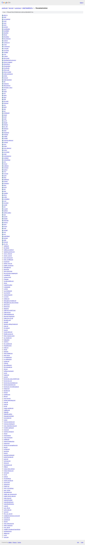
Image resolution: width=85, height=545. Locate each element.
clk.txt (5, 283)
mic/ (5, 144)
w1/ (5, 234)
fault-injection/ (8, 80)
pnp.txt (6, 453)
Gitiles (10, 542)
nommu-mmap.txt (9, 431)
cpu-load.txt (7, 293)
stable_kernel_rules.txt (10, 496)
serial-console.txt (8, 480)
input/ (5, 115)
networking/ (7, 160)
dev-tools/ (6, 58)
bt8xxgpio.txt (7, 267)
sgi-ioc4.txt (7, 482)
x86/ (5, 240)
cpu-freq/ (6, 50)
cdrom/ (6, 40)
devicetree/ (7, 64)
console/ (6, 48)
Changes (6, 279)
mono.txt (6, 430)
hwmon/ (6, 103)
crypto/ (6, 56)
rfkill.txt (6, 467)
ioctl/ (5, 117)
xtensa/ (6, 242)
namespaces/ (7, 156)
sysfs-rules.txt (7, 510)
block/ (5, 35)
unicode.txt (7, 517)
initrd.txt (6, 351)
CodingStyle (7, 287)
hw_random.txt (8, 343)
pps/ (5, 185)
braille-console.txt (8, 265)
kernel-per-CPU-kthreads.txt (11, 386)
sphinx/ (6, 210)
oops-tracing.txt (8, 437)
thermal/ (6, 220)
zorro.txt (6, 537)
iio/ (5, 111)
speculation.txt (8, 492)
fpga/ (5, 91)
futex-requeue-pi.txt (9, 336)
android (4, 8)
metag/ (6, 142)
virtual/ (6, 230)
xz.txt (5, 535)
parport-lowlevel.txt (9, 441)
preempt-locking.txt (9, 455)
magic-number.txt (8, 408)
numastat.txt (7, 435)
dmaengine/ (7, 66)
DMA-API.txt (7, 312)
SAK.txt (6, 476)
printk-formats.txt (8, 457)
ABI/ (5, 17)
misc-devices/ (7, 148)
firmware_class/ (8, 87)
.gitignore (6, 246)
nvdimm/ (6, 166)
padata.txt (6, 439)
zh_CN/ (6, 244)
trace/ (5, 226)
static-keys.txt (7, 498)
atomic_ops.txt (8, 255)
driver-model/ (7, 72)
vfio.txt (6, 521)
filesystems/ (7, 85)
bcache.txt (6, 261)
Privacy (14, 542)
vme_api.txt (7, 527)
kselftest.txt (7, 394)
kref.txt (6, 392)
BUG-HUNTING (8, 271)
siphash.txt (7, 484)
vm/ (5, 232)
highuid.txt (6, 340)
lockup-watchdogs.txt (9, 400)
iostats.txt (6, 361)
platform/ (6, 179)
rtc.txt (5, 474)
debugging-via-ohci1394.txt (11, 302)
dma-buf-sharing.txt (9, 316)
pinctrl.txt (6, 451)
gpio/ (5, 95)
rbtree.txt (6, 463)
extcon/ (6, 78)
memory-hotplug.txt (9, 424)
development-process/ (10, 60)
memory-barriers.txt (9, 422)
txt (78, 542)
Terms (19, 542)
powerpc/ (6, 183)
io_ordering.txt (8, 359)
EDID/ (5, 76)
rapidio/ (6, 193)
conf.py (6, 289)
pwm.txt (6, 459)
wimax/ (6, 238)
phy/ (5, 177)
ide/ (5, 109)
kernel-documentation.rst (10, 383)
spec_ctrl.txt (7, 490)
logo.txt (6, 404)
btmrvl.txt (6, 269)
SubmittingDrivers (8, 502)
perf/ (5, 175)
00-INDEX (6, 248)
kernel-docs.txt (8, 381)
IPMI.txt (6, 363)
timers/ (6, 222)
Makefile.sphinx (8, 414)
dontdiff (6, 322)
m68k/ (5, 136)
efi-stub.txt (7, 328)
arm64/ (6, 27)
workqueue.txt (8, 531)
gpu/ (5, 97)
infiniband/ (6, 113)
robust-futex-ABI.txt (9, 469)
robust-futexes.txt (8, 471)
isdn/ (5, 119)
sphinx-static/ (7, 212)
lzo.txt (5, 406)
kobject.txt (7, 388)
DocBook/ (6, 68)
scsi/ (5, 201)
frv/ (5, 93)
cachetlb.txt (7, 275)
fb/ (4, 81)
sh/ (5, 207)
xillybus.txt (6, 533)
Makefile (6, 412)
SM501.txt (6, 486)
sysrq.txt (6, 512)
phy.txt (5, 447)
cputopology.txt (8, 295)
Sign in (81, 2)
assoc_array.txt (8, 253)
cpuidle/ (6, 52)
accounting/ (7, 19)
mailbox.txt (7, 410)
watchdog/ (7, 236)
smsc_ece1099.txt (8, 488)
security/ (6, 203)
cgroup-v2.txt (7, 277)
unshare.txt (7, 519)
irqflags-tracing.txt (9, 371)
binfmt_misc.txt (8, 263)
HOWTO (6, 341)
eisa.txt (6, 330)
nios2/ (5, 164)
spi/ (5, 214)
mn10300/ (6, 152)
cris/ (5, 54)
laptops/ (6, 128)
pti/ (5, 189)
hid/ (5, 99)
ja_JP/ (5, 121)
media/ (6, 138)
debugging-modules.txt (10, 300)
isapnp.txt (6, 375)
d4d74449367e (27, 8)
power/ (6, 181)
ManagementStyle (9, 416)
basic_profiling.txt (8, 259)
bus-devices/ (7, 38)
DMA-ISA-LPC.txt (8, 318)
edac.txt (6, 326)
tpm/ (5, 224)
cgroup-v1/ (7, 42)
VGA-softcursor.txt (9, 523)
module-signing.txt (9, 428)
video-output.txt (8, 525)
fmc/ (5, 89)
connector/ (7, 46)
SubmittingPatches (9, 504)
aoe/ (5, 23)
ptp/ (5, 191)
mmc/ (5, 150)
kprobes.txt (7, 390)
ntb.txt (5, 433)
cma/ (5, 44)
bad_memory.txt (8, 257)
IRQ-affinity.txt (8, 365)
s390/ (5, 197)
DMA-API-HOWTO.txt (9, 310)
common (18, 8)
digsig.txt (6, 308)
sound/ (6, 209)
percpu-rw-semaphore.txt (11, 445)
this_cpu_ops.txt (8, 514)
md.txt (5, 420)
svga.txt (6, 506)
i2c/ (5, 105)
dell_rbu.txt (7, 304)
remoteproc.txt (8, 465)
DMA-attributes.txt (9, 314)
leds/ (5, 130)
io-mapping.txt (8, 357)
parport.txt (7, 443)
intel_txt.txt (7, 355)
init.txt (5, 349)
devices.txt (7, 306)
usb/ (5, 228)
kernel (11, 8)
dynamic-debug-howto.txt (11, 324)
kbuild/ (5, 123)
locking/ (6, 134)
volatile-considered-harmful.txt (12, 529)
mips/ (5, 146)
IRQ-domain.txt (8, 367)
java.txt (6, 377)
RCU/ (5, 195)
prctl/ (5, 187)
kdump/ (6, 124)
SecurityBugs (7, 478)
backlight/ (6, 31)
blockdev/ (6, 37)
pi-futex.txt (7, 449)
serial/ (5, 205)
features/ (6, 83)
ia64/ (5, 107)
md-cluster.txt (7, 418)
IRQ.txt (6, 369)
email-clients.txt (8, 332)
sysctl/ (5, 216)
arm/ (5, 25)
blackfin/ (6, 33)
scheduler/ (6, 199)
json (82, 542)
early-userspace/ (8, 74)
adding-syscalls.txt (9, 250)
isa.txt (5, 373)
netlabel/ (6, 158)
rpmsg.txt (6, 473)
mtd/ (5, 154)
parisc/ (5, 169)
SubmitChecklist (8, 500)
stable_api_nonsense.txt (10, 494)
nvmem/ (6, 167)
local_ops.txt (7, 398)
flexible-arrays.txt (8, 334)
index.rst (6, 347)
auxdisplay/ (7, 29)
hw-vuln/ (6, 101)
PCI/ (5, 171)
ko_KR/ (6, 126)
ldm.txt (6, 396)
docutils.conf (7, 320)
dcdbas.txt (6, 298)
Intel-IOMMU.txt (8, 353)
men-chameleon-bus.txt (10, 426)
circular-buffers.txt (9, 281)
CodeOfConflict (8, 285)
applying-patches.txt (9, 252)
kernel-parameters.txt (9, 385)
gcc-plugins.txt (8, 338)
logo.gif (6, 402)
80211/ (6, 15)
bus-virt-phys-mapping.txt (11, 273)
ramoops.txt (7, 461)
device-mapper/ (8, 62)
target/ (6, 218)
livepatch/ (6, 132)
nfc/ (5, 162)
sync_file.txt (7, 508)
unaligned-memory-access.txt (12, 516)
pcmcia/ (6, 173)
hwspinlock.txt (7, 345)
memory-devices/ (8, 140)
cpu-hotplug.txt (8, 291)
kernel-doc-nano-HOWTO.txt (11, 379)
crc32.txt (6, 296)
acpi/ (5, 21)
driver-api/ (6, 70)
